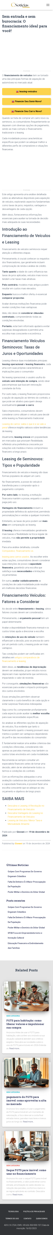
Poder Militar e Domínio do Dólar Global (26, 892)
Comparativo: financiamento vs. (18, 551)
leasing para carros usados (15, 556)
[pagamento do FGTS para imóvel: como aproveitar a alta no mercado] (26, 1072)
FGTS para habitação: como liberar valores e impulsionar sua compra (25, 1024)
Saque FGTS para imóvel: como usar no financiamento (26, 1171)
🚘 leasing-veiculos (26, 91)
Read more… (14, 1048)
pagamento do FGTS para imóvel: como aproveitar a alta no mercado (26, 1100)
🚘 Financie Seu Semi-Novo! (27, 101)
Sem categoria (13, 1016)
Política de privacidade (34, 1212)
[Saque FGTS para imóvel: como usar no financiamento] (26, 1146)
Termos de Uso (12, 1219)
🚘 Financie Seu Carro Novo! (26, 111)
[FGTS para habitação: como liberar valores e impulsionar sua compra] (26, 996)
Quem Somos (41, 1219)
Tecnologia (13, 1212)
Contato (27, 1219)
